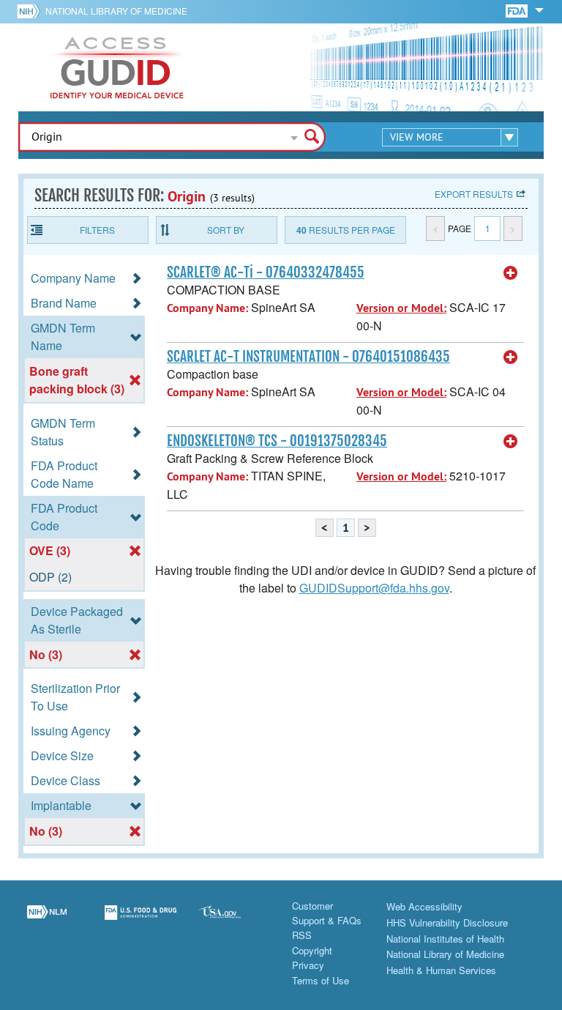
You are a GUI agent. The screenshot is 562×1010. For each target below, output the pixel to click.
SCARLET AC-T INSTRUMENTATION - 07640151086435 (308, 356)
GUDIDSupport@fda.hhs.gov (374, 587)
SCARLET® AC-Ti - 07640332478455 (265, 272)
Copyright (312, 950)
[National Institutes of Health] (31, 11)
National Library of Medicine (116, 10)
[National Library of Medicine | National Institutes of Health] (47, 921)
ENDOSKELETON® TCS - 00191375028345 (277, 441)
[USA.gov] (234, 921)
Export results (474, 193)
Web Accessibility (424, 906)
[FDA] (518, 10)
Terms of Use (320, 980)
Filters (97, 229)
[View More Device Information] (510, 273)
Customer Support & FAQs (326, 913)
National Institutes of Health (445, 939)
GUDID (117, 67)
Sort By (225, 229)
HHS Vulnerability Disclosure (447, 922)
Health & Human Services (441, 970)
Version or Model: (401, 308)
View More (416, 137)
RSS (302, 935)
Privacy (308, 965)
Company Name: (207, 308)
